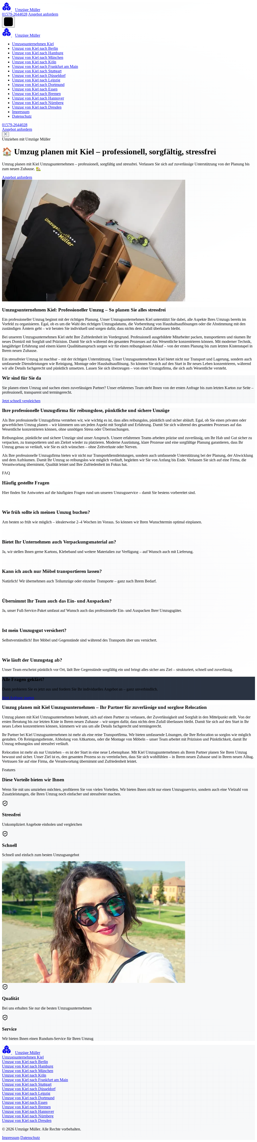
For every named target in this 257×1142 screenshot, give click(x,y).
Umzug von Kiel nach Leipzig (36, 80)
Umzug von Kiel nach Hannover (38, 98)
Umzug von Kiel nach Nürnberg (37, 103)
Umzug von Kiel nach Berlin (35, 48)
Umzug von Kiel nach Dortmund (38, 84)
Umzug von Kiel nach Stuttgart (36, 71)
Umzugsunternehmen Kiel (33, 44)
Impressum (20, 112)
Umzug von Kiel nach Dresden (36, 107)
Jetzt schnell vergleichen (21, 401)
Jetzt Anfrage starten (18, 698)
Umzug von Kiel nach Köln (34, 62)
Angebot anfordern (43, 14)
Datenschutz (22, 116)
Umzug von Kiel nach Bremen (36, 94)
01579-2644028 (14, 14)
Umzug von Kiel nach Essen (34, 89)
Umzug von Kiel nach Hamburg (37, 53)
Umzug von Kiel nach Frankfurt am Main (45, 66)
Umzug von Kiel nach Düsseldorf (39, 75)
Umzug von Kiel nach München (37, 57)
